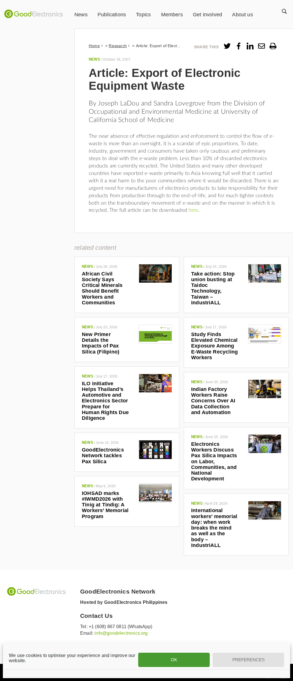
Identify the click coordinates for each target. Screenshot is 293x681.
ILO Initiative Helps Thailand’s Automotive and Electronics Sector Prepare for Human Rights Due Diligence (105, 401)
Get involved (207, 14)
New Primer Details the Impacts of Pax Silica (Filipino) (100, 343)
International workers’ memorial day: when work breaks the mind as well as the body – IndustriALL (214, 528)
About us (242, 14)
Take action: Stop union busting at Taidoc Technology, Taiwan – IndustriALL (213, 288)
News (81, 14)
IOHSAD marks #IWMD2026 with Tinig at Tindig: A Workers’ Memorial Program (105, 504)
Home (94, 45)
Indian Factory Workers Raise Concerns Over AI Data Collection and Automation (213, 400)
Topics (143, 14)
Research (117, 45)
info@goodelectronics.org (121, 633)
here (193, 210)
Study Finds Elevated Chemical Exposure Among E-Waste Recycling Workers (214, 345)
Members (172, 14)
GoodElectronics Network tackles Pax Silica (103, 455)
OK (174, 659)
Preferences (248, 659)
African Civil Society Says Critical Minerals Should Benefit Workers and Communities (102, 288)
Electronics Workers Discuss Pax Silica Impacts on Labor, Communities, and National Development (214, 461)
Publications (112, 14)
